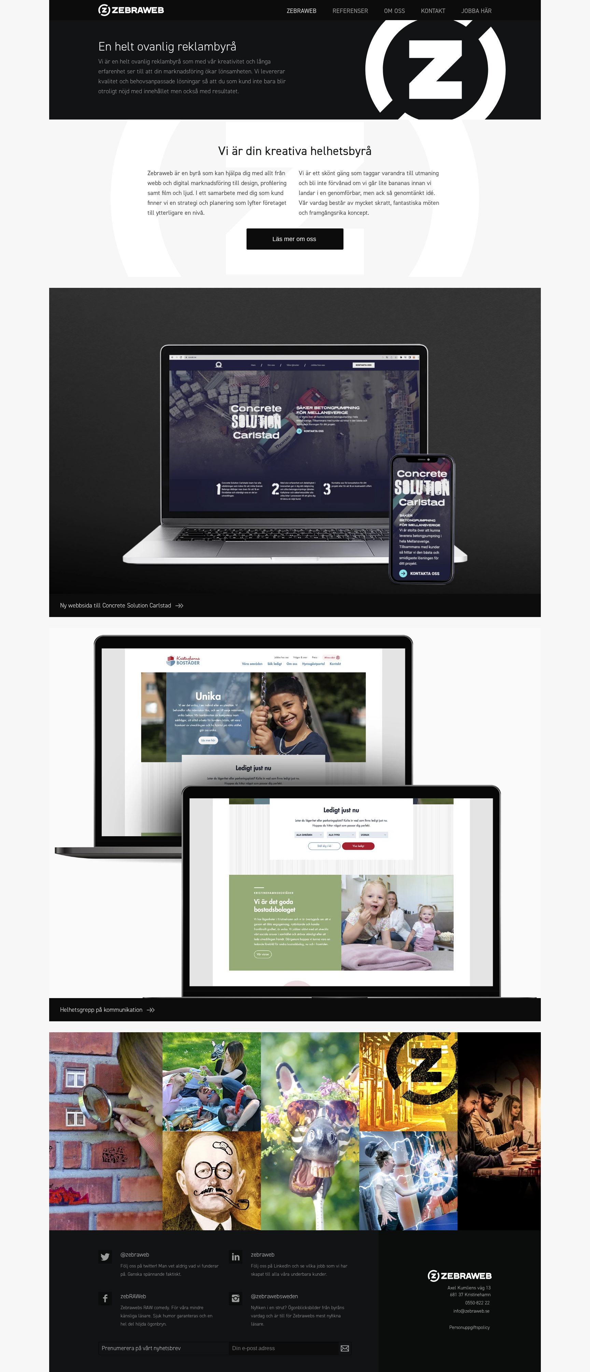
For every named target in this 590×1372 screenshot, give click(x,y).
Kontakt (433, 11)
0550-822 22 (477, 1303)
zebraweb (302, 11)
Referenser (350, 11)
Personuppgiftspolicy (469, 1327)
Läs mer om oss (295, 239)
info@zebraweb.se (471, 1311)
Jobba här (476, 11)
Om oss (394, 11)
